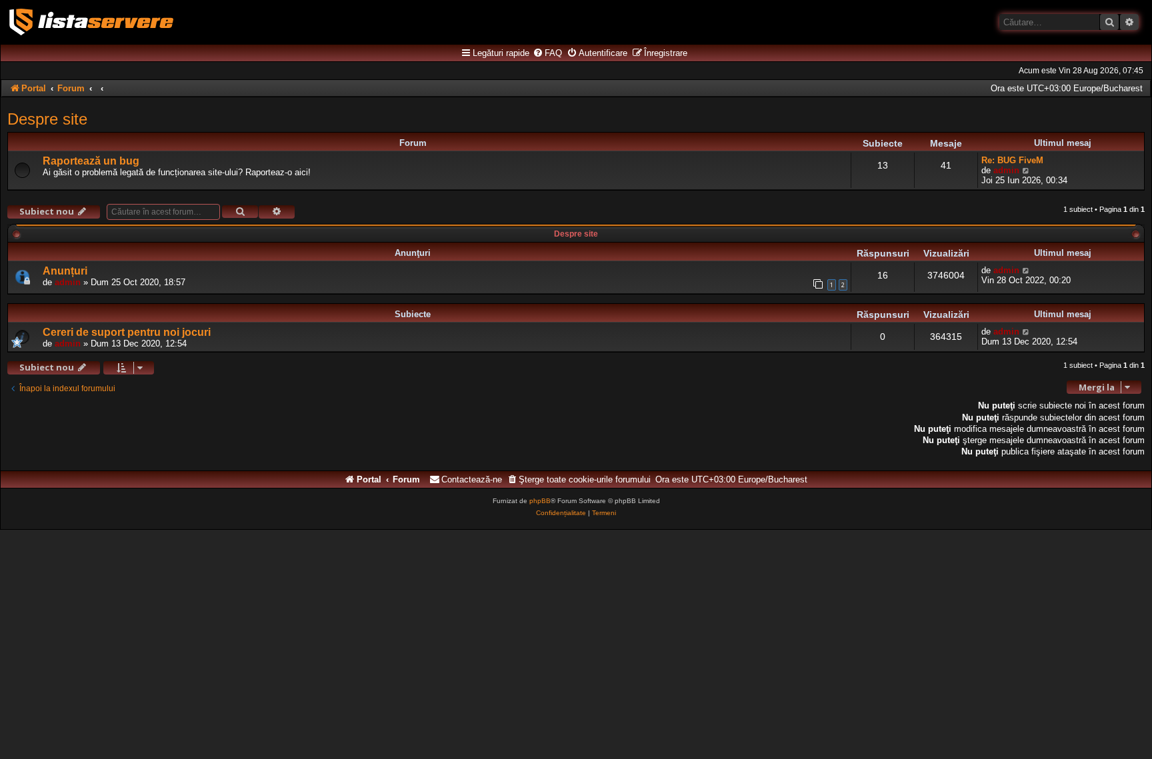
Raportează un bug (91, 161)
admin (1006, 170)
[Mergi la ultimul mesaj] (1026, 270)
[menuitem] (547, 53)
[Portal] (91, 22)
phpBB (540, 500)
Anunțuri (65, 271)
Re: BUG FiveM (1012, 160)
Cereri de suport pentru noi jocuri (127, 332)
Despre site (47, 119)
